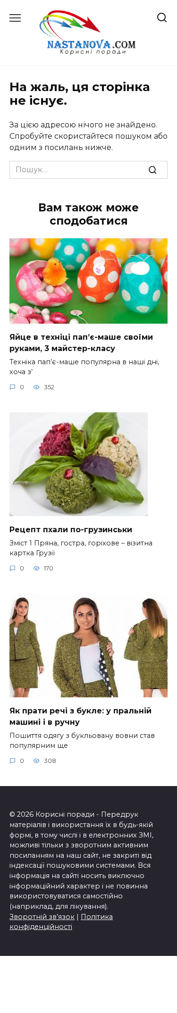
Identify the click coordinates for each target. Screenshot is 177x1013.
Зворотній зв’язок (42, 917)
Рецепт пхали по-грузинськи (70, 529)
